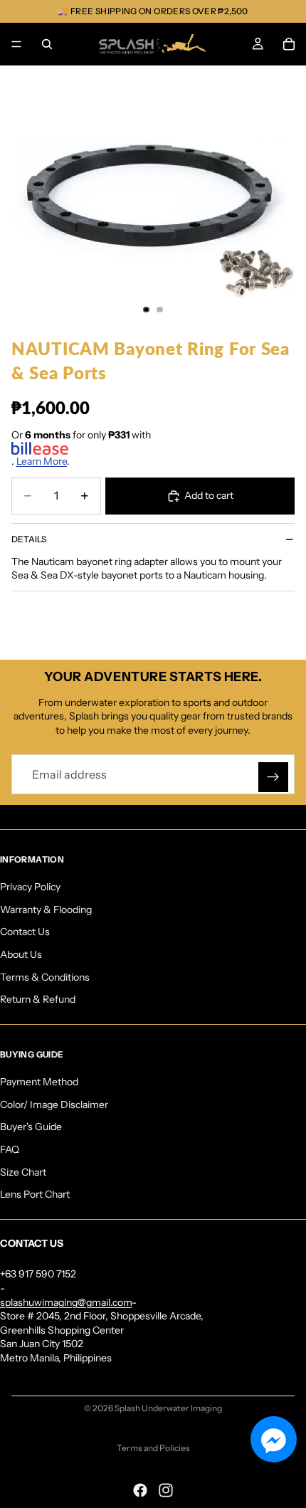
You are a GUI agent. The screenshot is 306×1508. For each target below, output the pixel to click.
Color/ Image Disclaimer (54, 1104)
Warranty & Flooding (46, 909)
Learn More (41, 461)
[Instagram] (165, 1490)
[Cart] (289, 44)
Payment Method (39, 1081)
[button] (273, 1439)
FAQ (9, 1149)
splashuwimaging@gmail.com (66, 1302)
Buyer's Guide (31, 1126)
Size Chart (23, 1172)
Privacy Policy (30, 886)
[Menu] (16, 44)
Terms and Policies (153, 1448)
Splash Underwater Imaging (168, 1408)
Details (28, 539)
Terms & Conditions (45, 977)
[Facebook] (140, 1490)
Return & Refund (37, 999)
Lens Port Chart (35, 1194)
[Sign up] (273, 777)
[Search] (47, 44)
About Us (21, 954)
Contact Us (25, 931)
